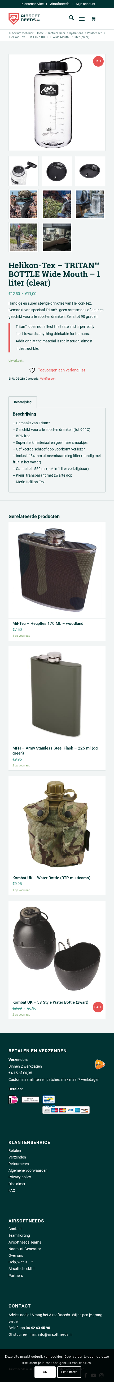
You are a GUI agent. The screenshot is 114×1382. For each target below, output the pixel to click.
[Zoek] (69, 18)
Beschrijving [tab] (23, 402)
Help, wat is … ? (20, 1262)
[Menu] (82, 18)
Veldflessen (47, 378)
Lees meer (69, 1372)
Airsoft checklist (21, 1269)
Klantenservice (32, 4)
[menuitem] (33, 4)
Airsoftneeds (59, 4)
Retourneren (18, 1164)
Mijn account (85, 4)
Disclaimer (16, 1184)
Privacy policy (19, 1177)
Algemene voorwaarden (27, 1170)
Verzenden (17, 1157)
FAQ (11, 1190)
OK (45, 1372)
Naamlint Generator (24, 1249)
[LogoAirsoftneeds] (47, 18)
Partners (15, 1275)
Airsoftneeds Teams (24, 1242)
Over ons (15, 1255)
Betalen (14, 1150)
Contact (15, 1229)
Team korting (19, 1235)
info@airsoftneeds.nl (55, 1334)
